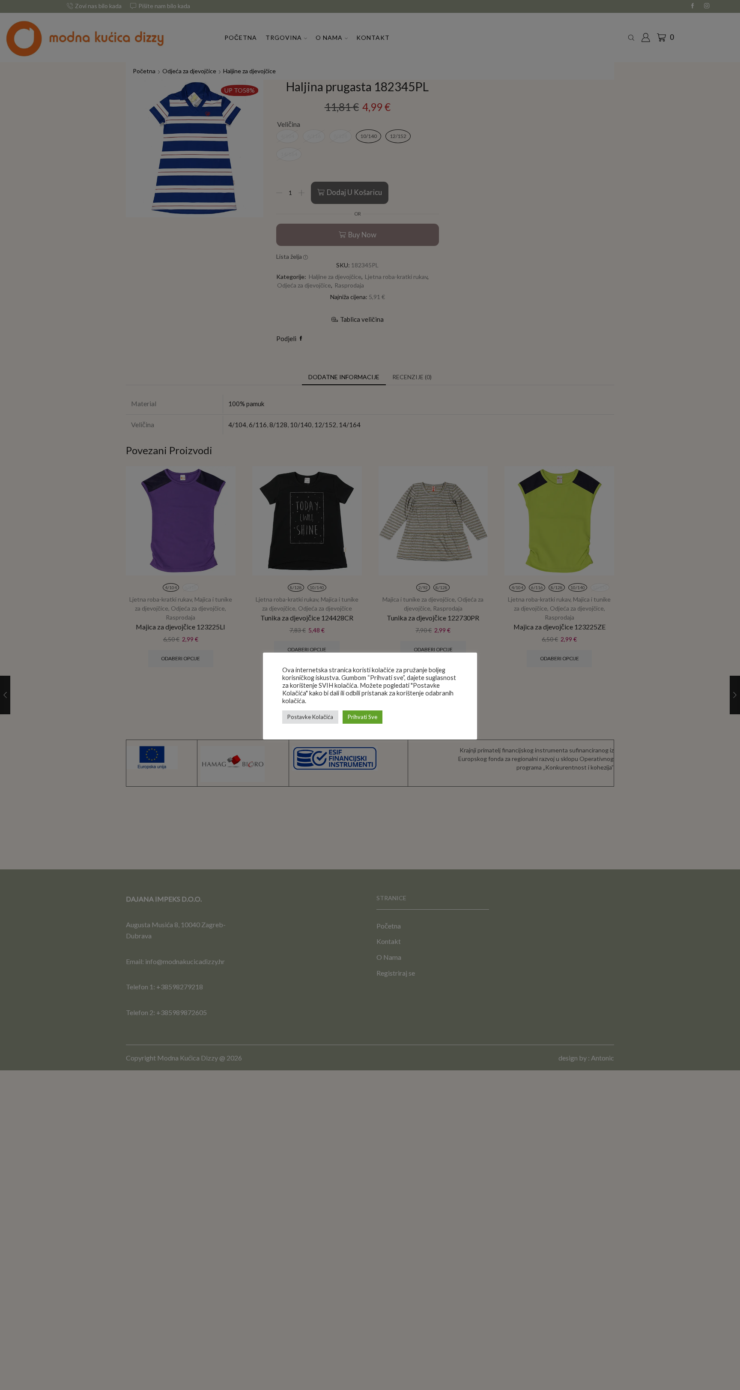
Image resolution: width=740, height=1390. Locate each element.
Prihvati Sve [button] (362, 716)
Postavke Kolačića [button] (310, 716)
